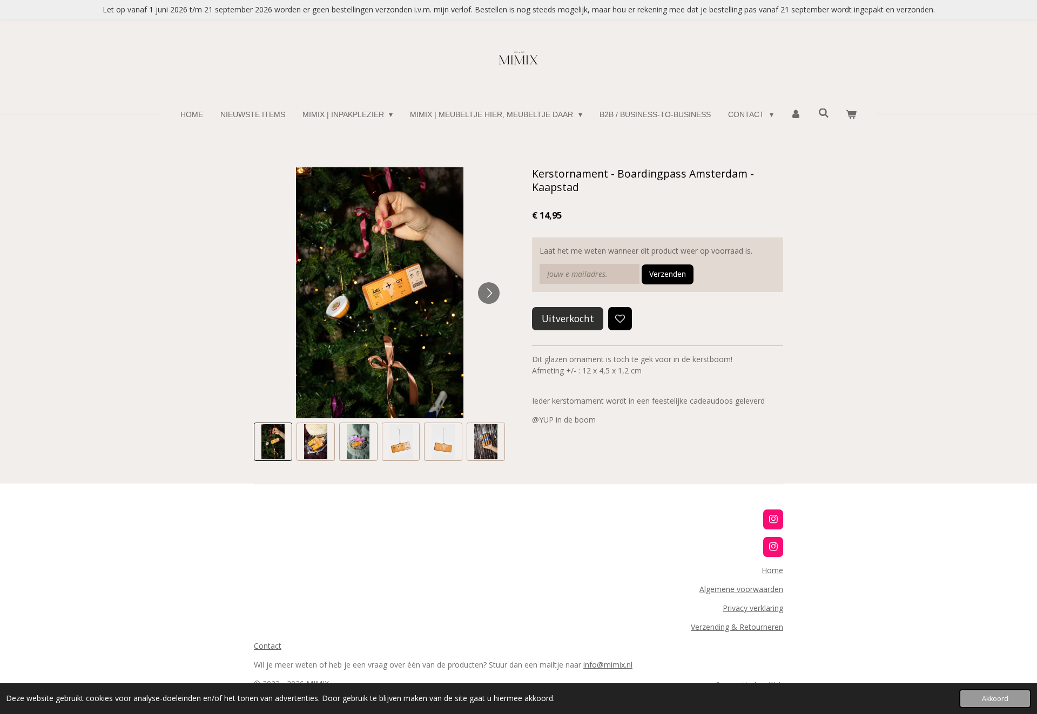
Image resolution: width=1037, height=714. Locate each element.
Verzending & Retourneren (737, 627)
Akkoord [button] (995, 698)
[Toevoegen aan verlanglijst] (620, 319)
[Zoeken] (823, 113)
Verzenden (667, 274)
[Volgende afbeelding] (489, 293)
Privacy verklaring (753, 608)
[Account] (796, 115)
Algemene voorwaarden (741, 589)
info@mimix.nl (607, 664)
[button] (273, 442)
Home (772, 570)
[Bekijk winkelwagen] (851, 115)
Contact (267, 646)
